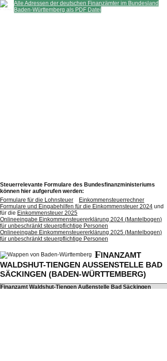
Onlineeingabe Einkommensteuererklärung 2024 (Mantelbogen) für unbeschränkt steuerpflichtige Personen (81, 222)
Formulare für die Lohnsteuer (36, 200)
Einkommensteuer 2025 (47, 213)
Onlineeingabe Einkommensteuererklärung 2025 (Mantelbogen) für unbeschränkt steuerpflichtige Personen (81, 235)
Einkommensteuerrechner (111, 200)
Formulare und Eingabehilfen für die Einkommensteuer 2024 (76, 206)
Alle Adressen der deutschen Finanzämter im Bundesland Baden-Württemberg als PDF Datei (86, 6)
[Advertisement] (83, 96)
